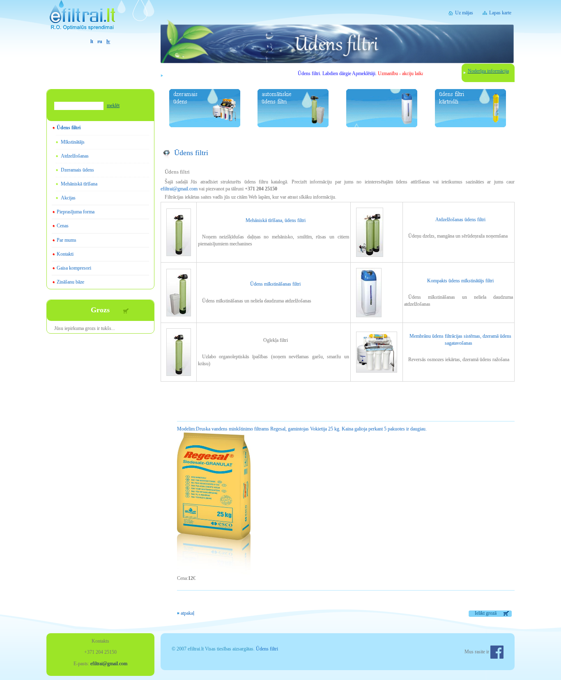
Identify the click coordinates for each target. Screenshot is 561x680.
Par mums (66, 240)
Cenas (63, 226)
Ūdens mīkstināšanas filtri (275, 284)
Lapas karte (500, 13)
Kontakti (65, 254)
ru (99, 41)
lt (91, 41)
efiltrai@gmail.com (179, 189)
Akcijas (68, 198)
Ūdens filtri (68, 128)
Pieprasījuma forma (75, 212)
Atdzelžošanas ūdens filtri (460, 219)
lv (108, 41)
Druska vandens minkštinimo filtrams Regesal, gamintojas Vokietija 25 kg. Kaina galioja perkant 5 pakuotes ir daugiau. (302, 429)
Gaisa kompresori (74, 268)
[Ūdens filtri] (100, 19)
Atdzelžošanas (75, 156)
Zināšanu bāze (70, 282)
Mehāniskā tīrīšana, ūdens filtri (276, 220)
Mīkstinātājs (73, 142)
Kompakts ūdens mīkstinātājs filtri (460, 281)
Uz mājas (464, 13)
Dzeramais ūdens (77, 170)
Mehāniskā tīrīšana (79, 184)
